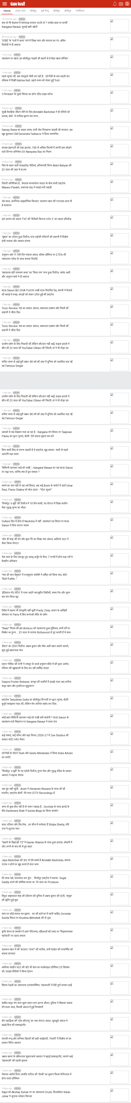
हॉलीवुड (67, 10)
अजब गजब (20, 10)
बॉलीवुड (56, 10)
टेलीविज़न (80, 10)
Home (7, 10)
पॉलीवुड (33, 10)
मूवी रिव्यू (45, 10)
